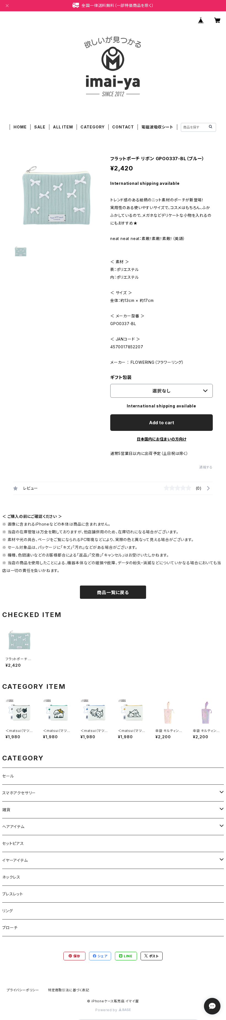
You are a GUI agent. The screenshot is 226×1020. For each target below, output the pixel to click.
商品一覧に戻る (113, 592)
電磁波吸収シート (157, 127)
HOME (20, 127)
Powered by (107, 1010)
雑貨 (6, 809)
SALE (39, 127)
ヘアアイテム (13, 826)
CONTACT (123, 127)
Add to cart (161, 422)
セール (8, 776)
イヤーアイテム (15, 860)
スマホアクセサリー (19, 792)
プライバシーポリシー (23, 990)
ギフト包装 (121, 377)
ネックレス (11, 877)
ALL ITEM (63, 127)
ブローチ (10, 927)
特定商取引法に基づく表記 (68, 990)
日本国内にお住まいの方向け (161, 439)
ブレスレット (12, 894)
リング (7, 910)
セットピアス (13, 843)
